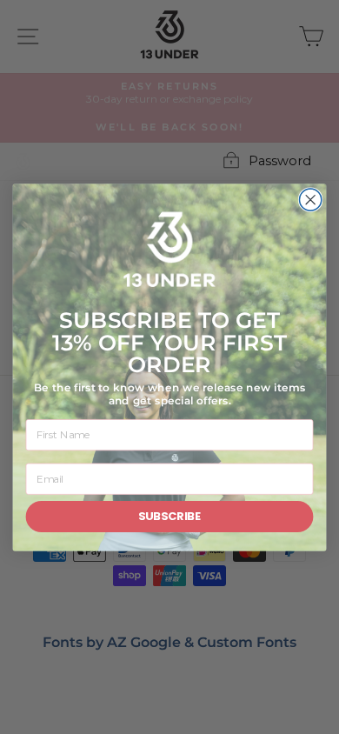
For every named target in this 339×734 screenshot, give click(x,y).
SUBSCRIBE (169, 516)
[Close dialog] (311, 199)
